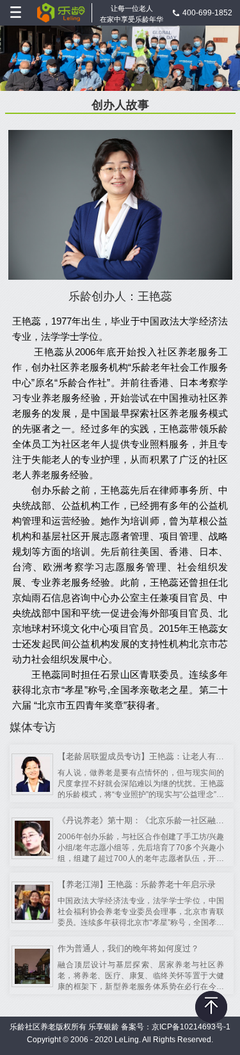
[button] (99, 84)
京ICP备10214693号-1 (191, 1026)
